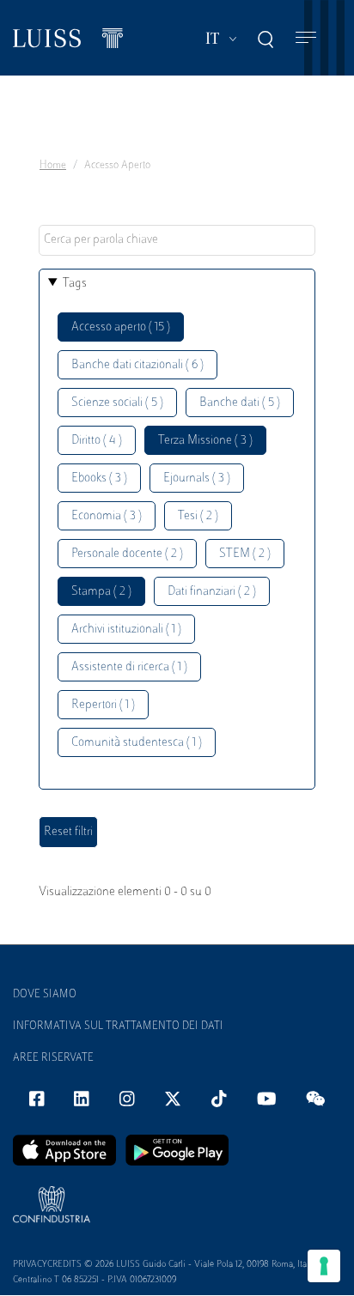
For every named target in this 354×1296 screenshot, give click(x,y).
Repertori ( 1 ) (103, 705)
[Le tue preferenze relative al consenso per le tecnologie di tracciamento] (324, 1266)
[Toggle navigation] (306, 38)
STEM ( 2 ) (245, 554)
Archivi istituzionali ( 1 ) (126, 629)
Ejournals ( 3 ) (196, 478)
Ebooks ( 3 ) (99, 478)
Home (53, 165)
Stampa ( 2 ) (101, 591)
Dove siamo (44, 995)
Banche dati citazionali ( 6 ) (137, 365)
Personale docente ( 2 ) (127, 554)
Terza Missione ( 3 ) (205, 440)
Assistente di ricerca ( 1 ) (129, 667)
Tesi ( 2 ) (198, 516)
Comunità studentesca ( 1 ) (136, 742)
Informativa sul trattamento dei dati (118, 1026)
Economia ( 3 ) (106, 516)
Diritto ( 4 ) (96, 440)
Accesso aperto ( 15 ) (120, 327)
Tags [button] (75, 283)
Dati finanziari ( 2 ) (212, 591)
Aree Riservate (53, 1058)
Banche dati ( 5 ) (239, 403)
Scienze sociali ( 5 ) (117, 403)
